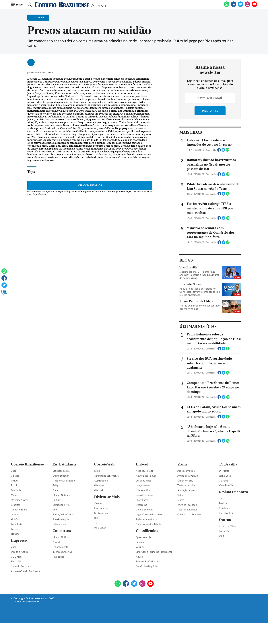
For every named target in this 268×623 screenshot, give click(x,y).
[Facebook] (233, 6)
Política (15, 480)
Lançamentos (143, 485)
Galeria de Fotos (144, 509)
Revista (223, 503)
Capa (13, 470)
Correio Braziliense (27, 464)
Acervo (98, 5)
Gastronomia (101, 480)
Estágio (56, 485)
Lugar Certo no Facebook (149, 514)
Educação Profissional (64, 514)
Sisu (55, 509)
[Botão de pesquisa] (29, 4)
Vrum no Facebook (187, 504)
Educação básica (61, 470)
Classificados (147, 531)
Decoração (141, 504)
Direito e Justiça (19, 551)
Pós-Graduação (61, 519)
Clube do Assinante (21, 566)
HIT (96, 517)
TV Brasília (228, 464)
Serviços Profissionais (147, 561)
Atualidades (225, 508)
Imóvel (142, 464)
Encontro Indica (227, 513)
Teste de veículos (186, 485)
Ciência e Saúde (19, 509)
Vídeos (181, 495)
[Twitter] (4, 287)
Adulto (139, 556)
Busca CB (16, 561)
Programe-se (101, 508)
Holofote (15, 519)
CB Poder (224, 480)
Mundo (14, 495)
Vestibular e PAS (61, 504)
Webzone (99, 485)
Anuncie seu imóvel (146, 475)
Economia (16, 490)
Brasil (14, 485)
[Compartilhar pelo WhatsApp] (227, 151)
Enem (56, 490)
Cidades (15, 475)
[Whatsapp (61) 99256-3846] (226, 6)
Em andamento (60, 546)
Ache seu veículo (186, 470)
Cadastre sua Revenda (189, 514)
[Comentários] (4, 294)
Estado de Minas (227, 526)
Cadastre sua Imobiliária (148, 524)
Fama (97, 470)
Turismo (15, 529)
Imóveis (140, 542)
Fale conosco (59, 524)
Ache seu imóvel (144, 470)
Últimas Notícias (61, 495)
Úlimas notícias (144, 490)
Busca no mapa (144, 480)
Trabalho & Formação (64, 480)
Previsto (57, 542)
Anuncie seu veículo (187, 475)
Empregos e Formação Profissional (154, 551)
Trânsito (15, 533)
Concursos (62, 531)
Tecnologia (16, 524)
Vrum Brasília (226, 485)
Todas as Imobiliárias (147, 519)
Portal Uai (224, 531)
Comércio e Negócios (147, 566)
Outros (225, 520)
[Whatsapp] (4, 273)
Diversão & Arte (19, 499)
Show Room (142, 499)
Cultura (56, 499)
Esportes (15, 504)
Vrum (182, 464)
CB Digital (16, 556)
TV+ (96, 522)
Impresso (19, 540)
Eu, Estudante (64, 464)
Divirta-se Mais (107, 497)
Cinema (98, 503)
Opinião (15, 514)
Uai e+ (222, 535)
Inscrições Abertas (62, 551)
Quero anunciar (144, 537)
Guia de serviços (144, 495)
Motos (180, 499)
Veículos (140, 546)
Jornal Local (225, 475)
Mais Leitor (100, 527)
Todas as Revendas (187, 509)
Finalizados (58, 556)
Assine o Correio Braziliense (25, 571)
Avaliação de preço (187, 490)
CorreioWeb (104, 464)
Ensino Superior (61, 475)
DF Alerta (224, 470)
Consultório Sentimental (106, 475)
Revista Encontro (233, 492)
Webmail (98, 490)
